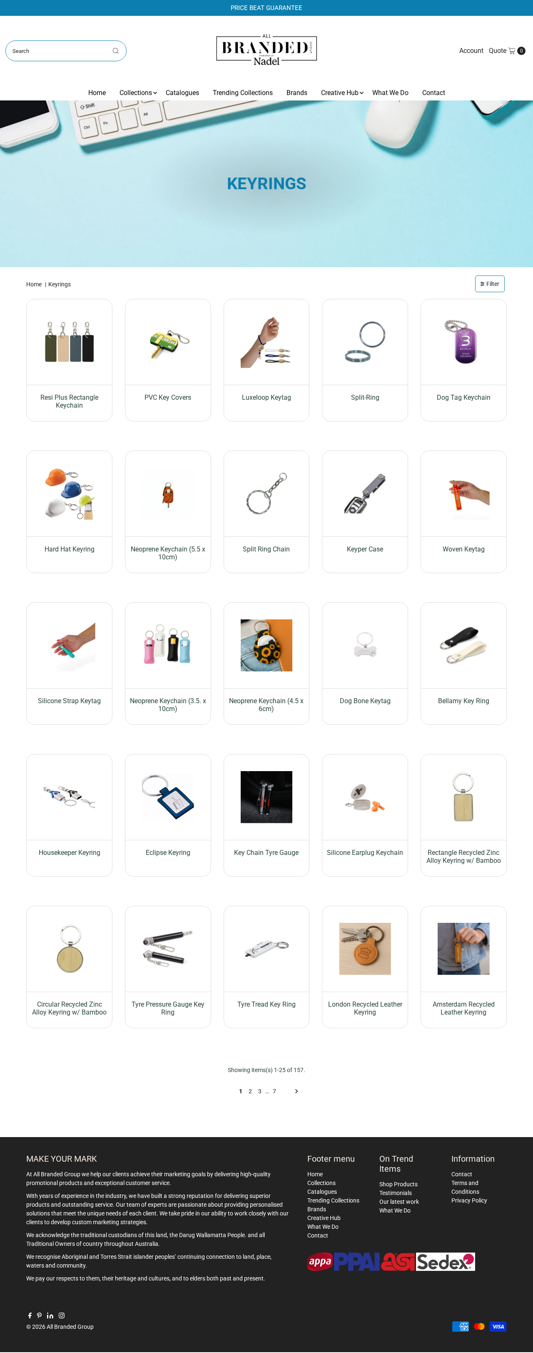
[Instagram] (62, 1316)
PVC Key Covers (167, 397)
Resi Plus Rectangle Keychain (69, 401)
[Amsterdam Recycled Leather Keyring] (464, 949)
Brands (296, 93)
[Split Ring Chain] (267, 494)
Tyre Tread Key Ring (266, 1004)
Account (471, 51)
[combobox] (66, 50)
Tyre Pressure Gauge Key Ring (168, 1008)
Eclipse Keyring (168, 853)
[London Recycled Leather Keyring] (365, 949)
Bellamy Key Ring (463, 701)
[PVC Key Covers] (168, 342)
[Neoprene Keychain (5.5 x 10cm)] (168, 494)
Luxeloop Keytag (266, 397)
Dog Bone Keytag (365, 701)
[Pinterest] (39, 1316)
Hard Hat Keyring (70, 549)
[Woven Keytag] (464, 494)
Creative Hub (340, 93)
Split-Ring (365, 397)
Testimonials (395, 1193)
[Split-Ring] (365, 342)
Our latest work (399, 1201)
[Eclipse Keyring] (168, 797)
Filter (492, 284)
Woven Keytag (464, 549)
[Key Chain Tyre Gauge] (267, 797)
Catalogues (182, 93)
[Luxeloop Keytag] (267, 342)
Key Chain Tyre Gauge (266, 853)
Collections (136, 93)
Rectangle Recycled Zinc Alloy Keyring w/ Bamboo (463, 856)
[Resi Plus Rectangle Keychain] (69, 342)
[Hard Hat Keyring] (69, 494)
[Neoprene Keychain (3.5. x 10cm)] (168, 645)
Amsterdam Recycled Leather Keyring (464, 1008)
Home (97, 93)
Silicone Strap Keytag (69, 701)
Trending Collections (243, 93)
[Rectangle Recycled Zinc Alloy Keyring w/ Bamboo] (464, 797)
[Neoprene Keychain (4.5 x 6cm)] (267, 645)
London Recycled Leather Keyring (365, 1008)
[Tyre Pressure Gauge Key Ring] (168, 949)
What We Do (390, 93)
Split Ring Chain (266, 549)
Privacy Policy (469, 1200)
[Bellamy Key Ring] (464, 645)
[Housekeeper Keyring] (69, 797)
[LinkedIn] (50, 1316)
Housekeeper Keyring (69, 853)
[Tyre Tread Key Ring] (267, 949)
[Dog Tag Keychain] (464, 342)
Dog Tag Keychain (464, 397)
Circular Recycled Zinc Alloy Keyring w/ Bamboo (69, 1008)
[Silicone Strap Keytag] (69, 645)
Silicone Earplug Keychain (365, 853)
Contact (433, 93)
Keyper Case (365, 549)
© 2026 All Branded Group (60, 1326)
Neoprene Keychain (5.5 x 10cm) (168, 553)
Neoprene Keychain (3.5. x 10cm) (168, 705)
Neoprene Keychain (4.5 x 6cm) (266, 705)
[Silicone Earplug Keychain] (365, 797)
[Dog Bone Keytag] (365, 645)
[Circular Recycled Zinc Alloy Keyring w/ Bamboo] (69, 949)
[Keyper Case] (365, 494)
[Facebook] (30, 1316)
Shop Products (398, 1184)
